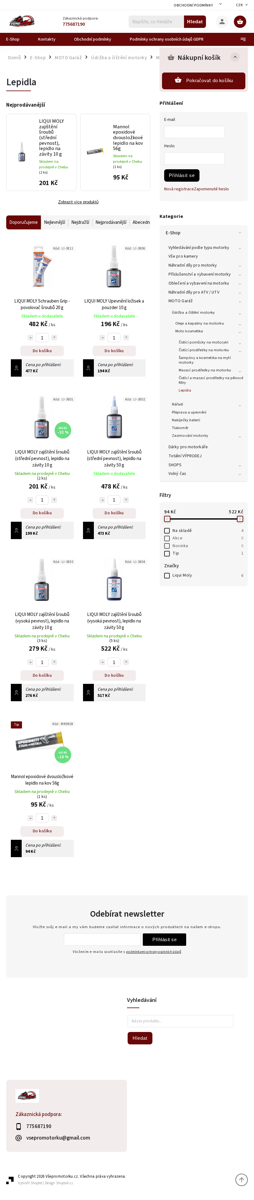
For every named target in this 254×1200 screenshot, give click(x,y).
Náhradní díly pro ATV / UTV (194, 292)
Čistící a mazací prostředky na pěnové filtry (211, 380)
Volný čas (177, 474)
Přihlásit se (182, 175)
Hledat (195, 21)
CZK (239, 5)
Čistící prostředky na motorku (204, 350)
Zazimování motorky (190, 435)
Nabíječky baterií (186, 420)
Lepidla (185, 390)
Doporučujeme (23, 222)
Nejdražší (80, 222)
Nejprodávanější (110, 222)
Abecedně (142, 222)
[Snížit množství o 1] (30, 337)
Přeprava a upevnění (189, 412)
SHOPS (175, 465)
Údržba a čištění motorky (193, 312)
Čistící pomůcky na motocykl (203, 342)
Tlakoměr (180, 428)
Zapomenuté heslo (211, 189)
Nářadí (177, 404)
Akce (208, 538)
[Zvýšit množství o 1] (54, 337)
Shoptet (36, 1183)
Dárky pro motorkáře (188, 447)
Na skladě (208, 531)
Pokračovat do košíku (209, 80)
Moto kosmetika (189, 331)
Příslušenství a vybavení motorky (200, 274)
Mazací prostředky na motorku (205, 370)
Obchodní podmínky (193, 5)
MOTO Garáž (181, 301)
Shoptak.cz (64, 1183)
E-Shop (173, 232)
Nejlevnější (54, 222)
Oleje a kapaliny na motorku (199, 323)
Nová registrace (179, 189)
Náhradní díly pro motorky (193, 265)
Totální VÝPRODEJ (185, 456)
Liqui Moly (208, 575)
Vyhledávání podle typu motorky (199, 248)
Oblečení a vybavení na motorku (199, 283)
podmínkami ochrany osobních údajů (153, 951)
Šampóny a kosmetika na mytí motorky (205, 360)
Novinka (208, 546)
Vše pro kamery (183, 256)
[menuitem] (17, 39)
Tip (208, 553)
